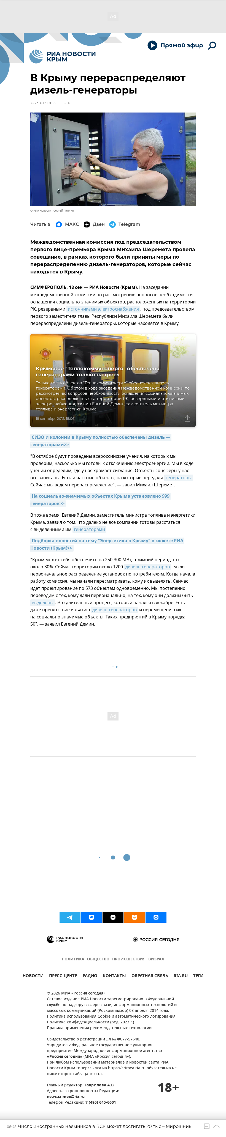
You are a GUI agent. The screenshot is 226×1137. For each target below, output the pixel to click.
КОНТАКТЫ (114, 976)
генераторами (89, 529)
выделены (42, 602)
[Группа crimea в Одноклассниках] (134, 917)
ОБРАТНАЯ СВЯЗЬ (149, 976)
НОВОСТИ (33, 976)
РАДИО (90, 976)
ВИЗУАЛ (156, 959)
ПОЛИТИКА (73, 959)
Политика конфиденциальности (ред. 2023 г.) (90, 1022)
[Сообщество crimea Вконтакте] (91, 917)
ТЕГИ (198, 976)
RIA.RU (181, 976)
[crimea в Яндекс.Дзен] (113, 917)
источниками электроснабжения (103, 309)
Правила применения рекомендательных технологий (99, 1028)
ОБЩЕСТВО (98, 959)
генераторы (179, 478)
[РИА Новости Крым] (62, 56)
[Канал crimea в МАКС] (156, 917)
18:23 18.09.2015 (42, 103)
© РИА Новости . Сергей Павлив (52, 211)
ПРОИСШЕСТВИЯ (129, 959)
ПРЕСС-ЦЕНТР (63, 976)
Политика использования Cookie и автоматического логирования (111, 1016)
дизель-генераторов (147, 567)
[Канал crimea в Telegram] (70, 917)
